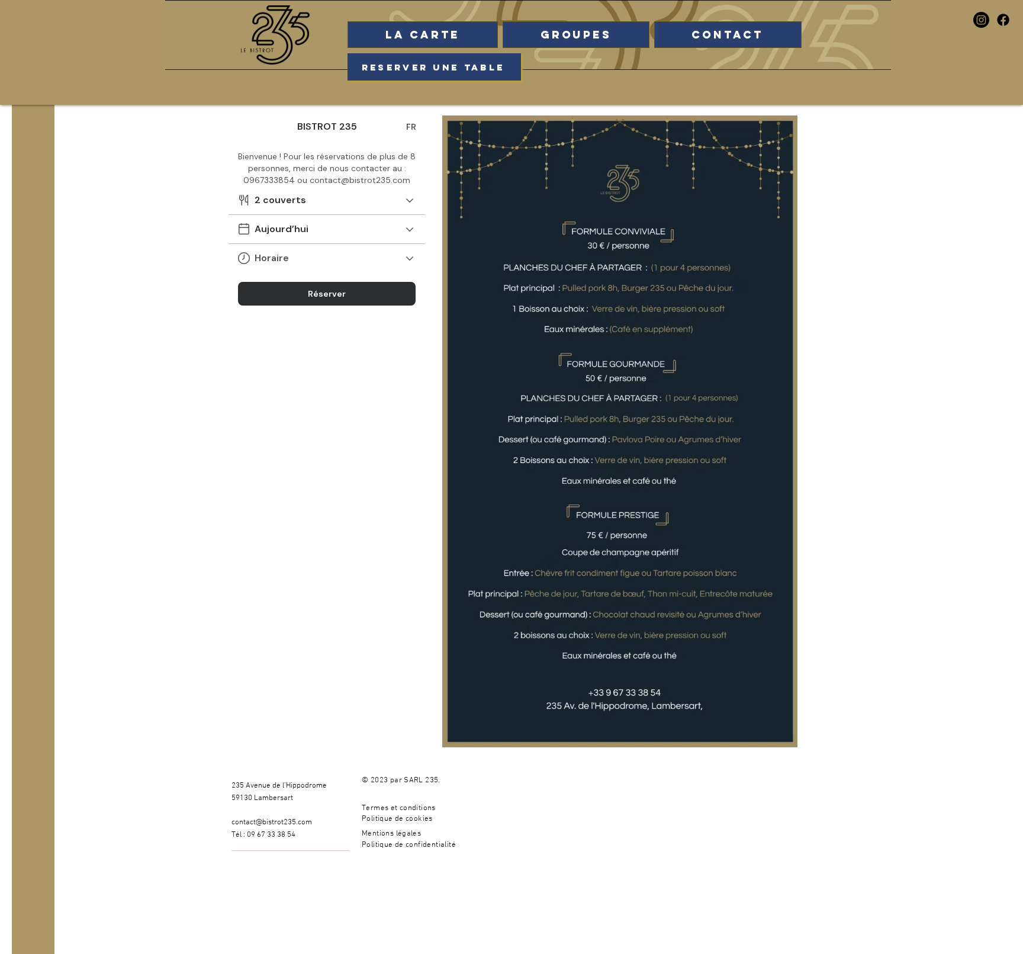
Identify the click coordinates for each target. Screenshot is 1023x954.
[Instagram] (981, 20)
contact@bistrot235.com (271, 822)
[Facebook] (1003, 20)
